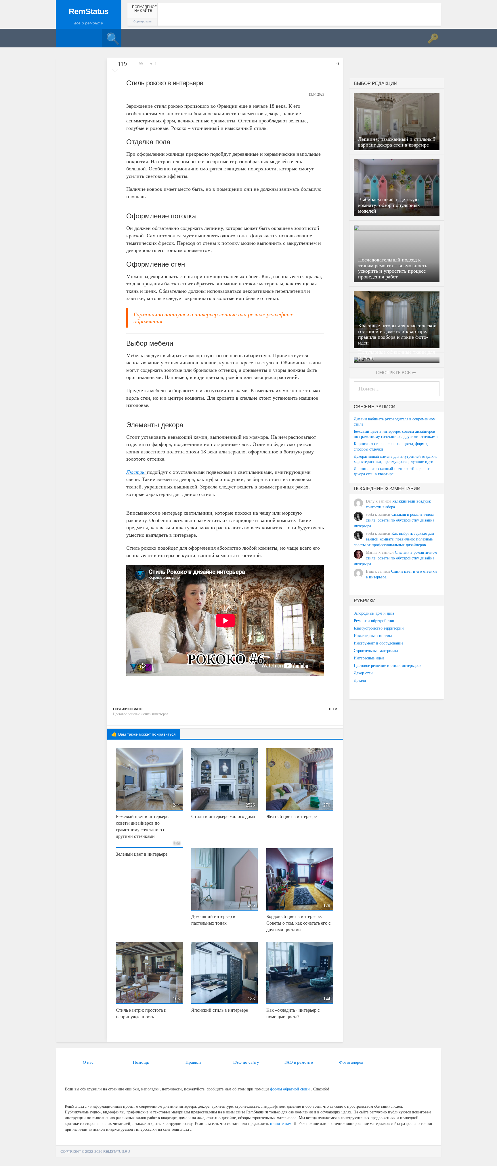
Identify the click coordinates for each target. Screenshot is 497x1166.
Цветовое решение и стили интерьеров (140, 714)
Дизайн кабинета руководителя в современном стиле (394, 421)
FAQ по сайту (246, 1062)
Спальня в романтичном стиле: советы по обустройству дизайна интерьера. (394, 520)
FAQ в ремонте (298, 1062)
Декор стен (363, 673)
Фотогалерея (351, 1062)
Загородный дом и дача (374, 613)
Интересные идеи (369, 658)
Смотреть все (393, 372)
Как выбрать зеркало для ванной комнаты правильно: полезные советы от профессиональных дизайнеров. (394, 539)
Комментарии (91, 188)
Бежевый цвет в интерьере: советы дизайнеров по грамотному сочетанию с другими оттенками (396, 434)
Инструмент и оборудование (378, 643)
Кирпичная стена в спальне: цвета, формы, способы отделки (391, 446)
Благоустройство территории (379, 628)
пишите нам (280, 1123)
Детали (360, 680)
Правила (193, 1062)
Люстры (136, 472)
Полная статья (91, 181)
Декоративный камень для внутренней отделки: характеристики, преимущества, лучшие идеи (395, 459)
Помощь (141, 1062)
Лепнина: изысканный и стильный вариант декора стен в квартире (391, 471)
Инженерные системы (373, 636)
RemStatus (88, 11)
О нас (88, 1062)
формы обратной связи (290, 1089)
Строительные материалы (376, 651)
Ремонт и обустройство (374, 621)
